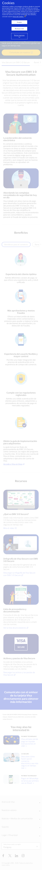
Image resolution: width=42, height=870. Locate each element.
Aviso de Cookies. (18, 17)
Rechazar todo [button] (19, 29)
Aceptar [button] (19, 22)
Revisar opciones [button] (19, 35)
